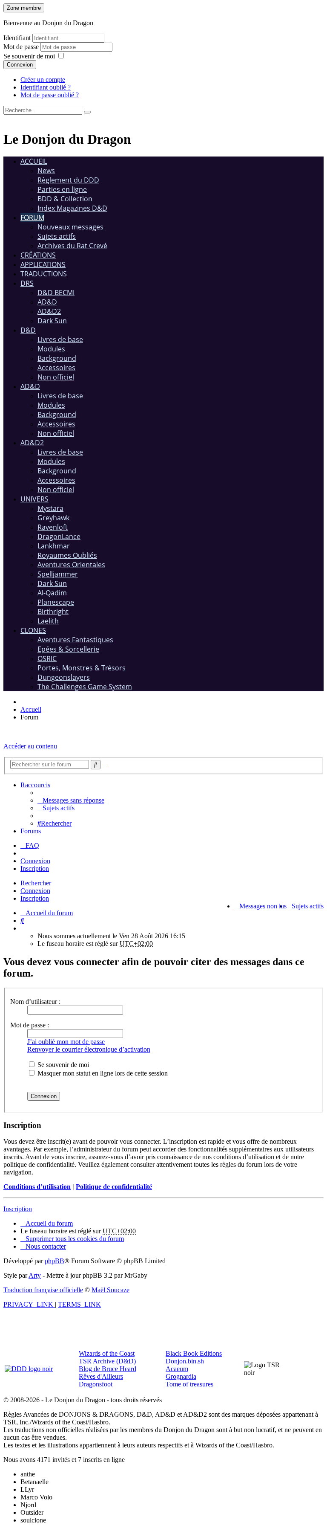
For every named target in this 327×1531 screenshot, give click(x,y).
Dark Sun (52, 320)
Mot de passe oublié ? (49, 95)
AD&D (47, 302)
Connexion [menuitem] (35, 860)
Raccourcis (35, 785)
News (46, 170)
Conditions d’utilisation (37, 1186)
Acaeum (177, 1368)
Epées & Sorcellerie (68, 649)
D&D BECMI (56, 292)
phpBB (54, 1260)
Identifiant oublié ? (45, 87)
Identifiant (17, 37)
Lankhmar (53, 546)
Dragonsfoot (95, 1384)
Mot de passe (21, 46)
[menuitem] (70, 800)
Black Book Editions (194, 1353)
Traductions (43, 273)
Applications (43, 264)
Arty (35, 1275)
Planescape (55, 602)
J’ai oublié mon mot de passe (66, 1041)
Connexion (20, 64)
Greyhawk (53, 517)
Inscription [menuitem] (34, 868)
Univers (34, 499)
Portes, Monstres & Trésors (81, 668)
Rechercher (35, 883)
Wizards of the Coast (107, 1353)
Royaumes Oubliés (67, 555)
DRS (27, 283)
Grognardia (181, 1376)
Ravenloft (52, 527)
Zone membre (24, 8)
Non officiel (55, 377)
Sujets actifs (56, 236)
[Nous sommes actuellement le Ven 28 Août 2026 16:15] (23, 928)
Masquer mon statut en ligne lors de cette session (102, 1073)
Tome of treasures (189, 1384)
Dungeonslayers (63, 677)
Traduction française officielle (43, 1289)
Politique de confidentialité (114, 1186)
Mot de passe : (29, 1025)
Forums (30, 831)
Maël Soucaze (110, 1289)
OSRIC (47, 658)
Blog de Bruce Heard (107, 1368)
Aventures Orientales (71, 564)
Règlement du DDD (68, 180)
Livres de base (60, 339)
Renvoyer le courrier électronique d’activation (88, 1049)
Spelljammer (57, 574)
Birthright (53, 611)
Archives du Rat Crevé (72, 245)
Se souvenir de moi (29, 56)
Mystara (50, 508)
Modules (51, 349)
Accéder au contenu (30, 746)
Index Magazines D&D (72, 208)
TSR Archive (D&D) (107, 1361)
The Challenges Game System (84, 686)
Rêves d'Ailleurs (101, 1376)
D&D (28, 330)
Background (56, 358)
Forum (32, 217)
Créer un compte (42, 79)
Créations (38, 255)
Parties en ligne (62, 189)
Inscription (34, 898)
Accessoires (56, 367)
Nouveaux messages (70, 227)
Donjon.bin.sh (185, 1361)
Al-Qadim (52, 592)
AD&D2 (49, 311)
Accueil (33, 161)
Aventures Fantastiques (75, 639)
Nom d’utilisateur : (35, 1001)
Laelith (48, 621)
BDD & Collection (64, 198)
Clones (33, 630)
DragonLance (58, 536)
